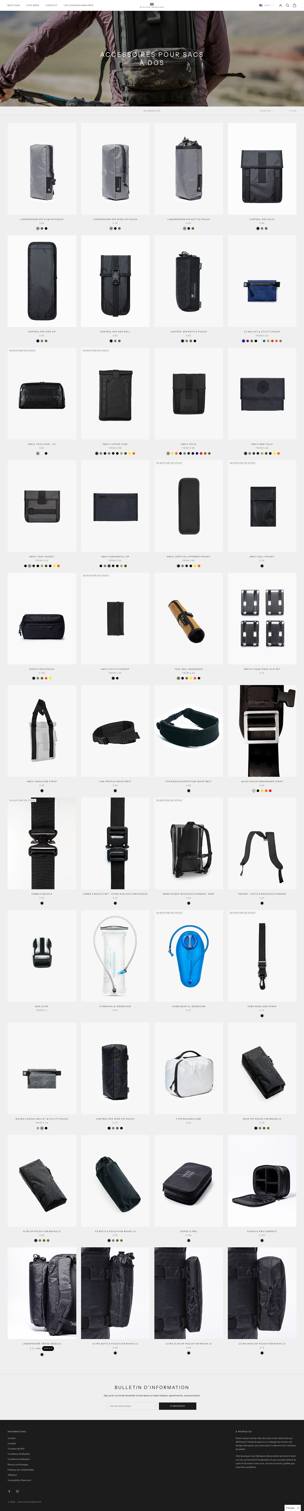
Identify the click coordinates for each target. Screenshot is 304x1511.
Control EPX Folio (262, 219)
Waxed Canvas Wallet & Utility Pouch (42, 1119)
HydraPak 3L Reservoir (115, 1006)
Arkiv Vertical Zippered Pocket (189, 556)
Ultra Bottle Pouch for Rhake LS (115, 1344)
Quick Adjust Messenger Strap (262, 781)
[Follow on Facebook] (9, 1491)
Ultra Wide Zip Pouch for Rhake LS (262, 1344)
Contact (51, 5)
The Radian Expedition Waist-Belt (189, 781)
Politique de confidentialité (21, 1469)
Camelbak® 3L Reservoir (188, 1006)
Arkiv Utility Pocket (115, 669)
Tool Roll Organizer (189, 669)
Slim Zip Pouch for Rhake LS (42, 1231)
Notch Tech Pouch (41, 669)
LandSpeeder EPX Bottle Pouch (188, 219)
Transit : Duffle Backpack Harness (262, 894)
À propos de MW (16, 1448)
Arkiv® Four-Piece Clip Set (262, 669)
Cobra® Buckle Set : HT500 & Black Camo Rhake (115, 894)
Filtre (293, 111)
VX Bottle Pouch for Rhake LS (115, 1231)
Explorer (33, 5)
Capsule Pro (188, 1231)
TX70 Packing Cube (188, 1119)
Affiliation (12, 1475)
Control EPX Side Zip (42, 331)
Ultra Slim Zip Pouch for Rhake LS (189, 1344)
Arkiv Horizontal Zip (115, 556)
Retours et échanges (18, 1464)
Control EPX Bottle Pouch (188, 331)
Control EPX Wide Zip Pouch (115, 1119)
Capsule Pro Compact (262, 1231)
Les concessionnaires (78, 5)
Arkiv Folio (188, 444)
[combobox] (293, 1508)
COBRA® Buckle (42, 894)
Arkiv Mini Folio (262, 444)
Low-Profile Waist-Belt (115, 781)
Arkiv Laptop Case (115, 444)
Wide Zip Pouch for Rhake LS (262, 1119)
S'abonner (177, 1406)
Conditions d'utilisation (19, 1453)
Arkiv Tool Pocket (42, 556)
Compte (12, 1443)
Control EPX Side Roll (115, 331)
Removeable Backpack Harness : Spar (188, 894)
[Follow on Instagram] (17, 1491)
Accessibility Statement (19, 1480)
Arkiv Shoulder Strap (42, 781)
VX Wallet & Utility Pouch (262, 331)
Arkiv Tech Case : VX (42, 444)
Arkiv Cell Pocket (262, 556)
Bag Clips (41, 1006)
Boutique (14, 5)
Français (290, 1508)
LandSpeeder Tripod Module (41, 1344)
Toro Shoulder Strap (262, 1006)
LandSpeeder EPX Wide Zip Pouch (115, 219)
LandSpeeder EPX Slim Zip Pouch (42, 219)
